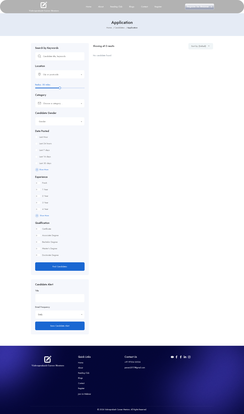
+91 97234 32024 (132, 362)
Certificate (46, 228)
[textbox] (58, 74)
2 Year (45, 196)
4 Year (45, 209)
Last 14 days (45, 156)
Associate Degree (50, 235)
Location (40, 66)
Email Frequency (42, 307)
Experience (41, 177)
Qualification (42, 223)
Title (37, 290)
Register (158, 6)
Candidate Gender (45, 113)
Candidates (120, 27)
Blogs (131, 6)
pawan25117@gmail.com (135, 367)
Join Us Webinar (84, 394)
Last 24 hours (45, 143)
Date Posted (42, 131)
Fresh (44, 182)
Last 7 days (44, 150)
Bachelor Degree (50, 242)
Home (88, 6)
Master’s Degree (49, 248)
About (101, 6)
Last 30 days (45, 163)
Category (40, 95)
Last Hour (43, 137)
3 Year (45, 202)
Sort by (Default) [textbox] (198, 46)
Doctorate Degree (50, 255)
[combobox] (60, 74)
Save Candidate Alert (59, 325)
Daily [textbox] (40, 314)
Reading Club (116, 6)
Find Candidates (60, 266)
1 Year (45, 189)
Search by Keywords (46, 48)
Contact (144, 6)
